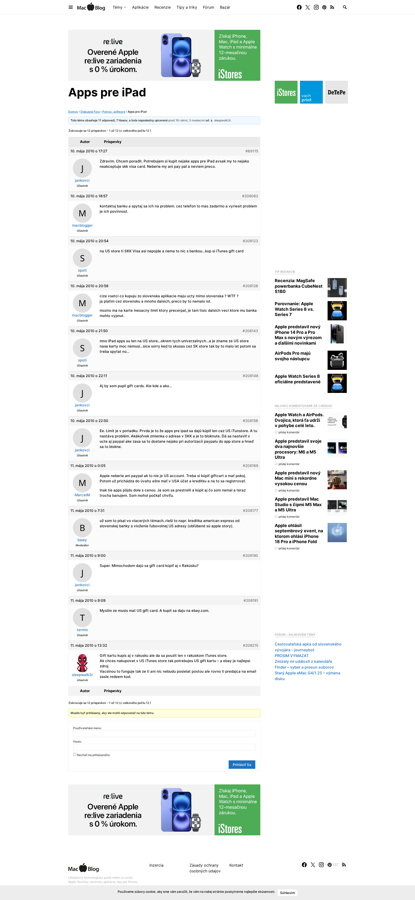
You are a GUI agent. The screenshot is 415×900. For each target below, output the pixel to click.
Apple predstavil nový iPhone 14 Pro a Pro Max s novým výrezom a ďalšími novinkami (298, 335)
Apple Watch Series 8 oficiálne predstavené (298, 379)
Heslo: (77, 741)
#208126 (250, 286)
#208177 (250, 510)
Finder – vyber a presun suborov (304, 667)
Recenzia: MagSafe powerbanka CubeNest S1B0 (299, 286)
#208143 (250, 331)
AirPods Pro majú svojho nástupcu (293, 356)
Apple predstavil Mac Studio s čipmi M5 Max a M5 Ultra (298, 504)
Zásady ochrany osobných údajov (205, 868)
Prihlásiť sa (242, 765)
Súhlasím (287, 893)
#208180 (250, 555)
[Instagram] (316, 7)
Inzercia (156, 865)
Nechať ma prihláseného (93, 755)
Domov (73, 111)
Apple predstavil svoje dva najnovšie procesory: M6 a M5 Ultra (298, 449)
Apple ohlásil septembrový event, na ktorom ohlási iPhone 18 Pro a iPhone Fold (299, 533)
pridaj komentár (289, 432)
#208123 (250, 241)
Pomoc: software (113, 111)
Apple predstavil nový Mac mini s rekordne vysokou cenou (298, 478)
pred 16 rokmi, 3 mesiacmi (186, 120)
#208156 (250, 420)
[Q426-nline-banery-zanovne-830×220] (164, 54)
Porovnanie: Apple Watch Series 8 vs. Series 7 (294, 309)
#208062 (250, 196)
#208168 (250, 465)
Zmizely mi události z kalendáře (303, 661)
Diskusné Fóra (90, 111)
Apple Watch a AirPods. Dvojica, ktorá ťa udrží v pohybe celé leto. (299, 420)
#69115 (251, 151)
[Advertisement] (311, 185)
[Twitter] (307, 7)
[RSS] (332, 7)
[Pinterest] (324, 7)
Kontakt (236, 865)
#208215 (250, 645)
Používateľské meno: (87, 728)
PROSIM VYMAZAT (292, 655)
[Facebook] (299, 7)
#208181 (251, 600)
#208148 (250, 375)
